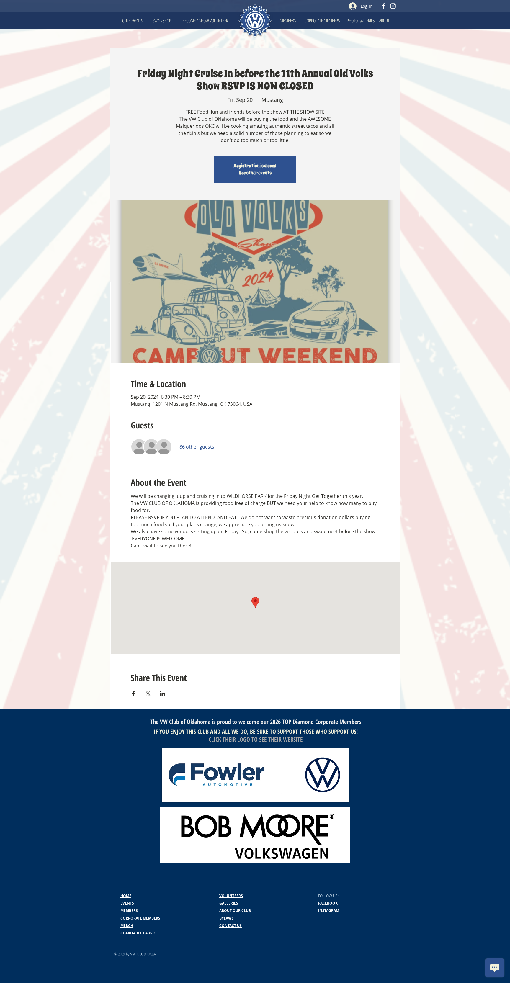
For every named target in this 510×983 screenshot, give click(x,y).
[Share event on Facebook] (133, 693)
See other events (255, 173)
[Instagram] (393, 6)
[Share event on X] (148, 693)
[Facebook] (383, 6)
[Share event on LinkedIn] (162, 693)
